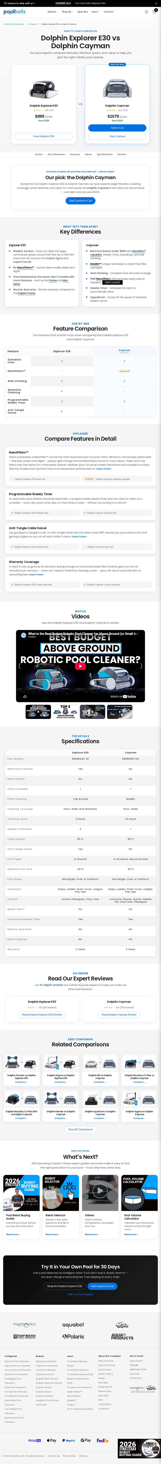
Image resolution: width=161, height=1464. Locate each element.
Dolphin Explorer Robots (49, 1382)
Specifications (105, 154)
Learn (95, 11)
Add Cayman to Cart (80, 200)
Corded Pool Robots (16, 1391)
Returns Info (104, 1391)
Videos (88, 154)
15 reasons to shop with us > (19, 3)
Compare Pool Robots (79, 1387)
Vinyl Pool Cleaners (15, 1387)
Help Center (136, 1360)
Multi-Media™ (74, 1391)
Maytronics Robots (46, 1361)
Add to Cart (117, 128)
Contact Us (136, 1378)
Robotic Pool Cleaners (14, 24)
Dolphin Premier (22, 262)
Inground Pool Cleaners (18, 1365)
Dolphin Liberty (44, 1387)
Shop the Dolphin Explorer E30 (64, 1286)
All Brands (41, 1404)
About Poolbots (106, 1365)
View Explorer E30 (43, 136)
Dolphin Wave (43, 1391)
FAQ (100, 1399)
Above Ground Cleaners (18, 1369)
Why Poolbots (105, 1360)
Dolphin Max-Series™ (47, 1378)
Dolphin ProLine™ (45, 1374)
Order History (105, 1373)
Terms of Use (54, 1456)
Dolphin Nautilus (44, 1395)
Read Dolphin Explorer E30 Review (42, 1014)
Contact (108, 11)
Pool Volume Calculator (80, 1408)
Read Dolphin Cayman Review (119, 1014)
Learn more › (104, 468)
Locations (103, 1408)
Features (75, 154)
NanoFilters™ (25, 267)
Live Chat (134, 1373)
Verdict (39, 154)
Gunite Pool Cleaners (16, 1374)
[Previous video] (20, 666)
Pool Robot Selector (78, 1369)
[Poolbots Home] (15, 12)
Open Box (82, 11)
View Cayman (117, 136)
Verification (104, 1404)
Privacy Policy (69, 1456)
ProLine (53, 280)
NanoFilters (103, 278)
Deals (101, 1378)
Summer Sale (63, 3)
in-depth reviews (51, 985)
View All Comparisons (80, 1129)
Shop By (66, 11)
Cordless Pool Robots (16, 1395)
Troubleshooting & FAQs (80, 1374)
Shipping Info (105, 1386)
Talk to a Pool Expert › (80, 1294)
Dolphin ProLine (26, 293)
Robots (52, 11)
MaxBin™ (95, 264)
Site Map (103, 1382)
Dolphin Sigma (54, 258)
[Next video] (141, 666)
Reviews (121, 154)
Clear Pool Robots (46, 1369)
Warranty (103, 1395)
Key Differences (56, 154)
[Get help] (146, 12)
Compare (33, 24)
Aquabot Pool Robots (47, 1400)
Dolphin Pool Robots (47, 1365)
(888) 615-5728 (138, 1369)
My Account (104, 1369)
